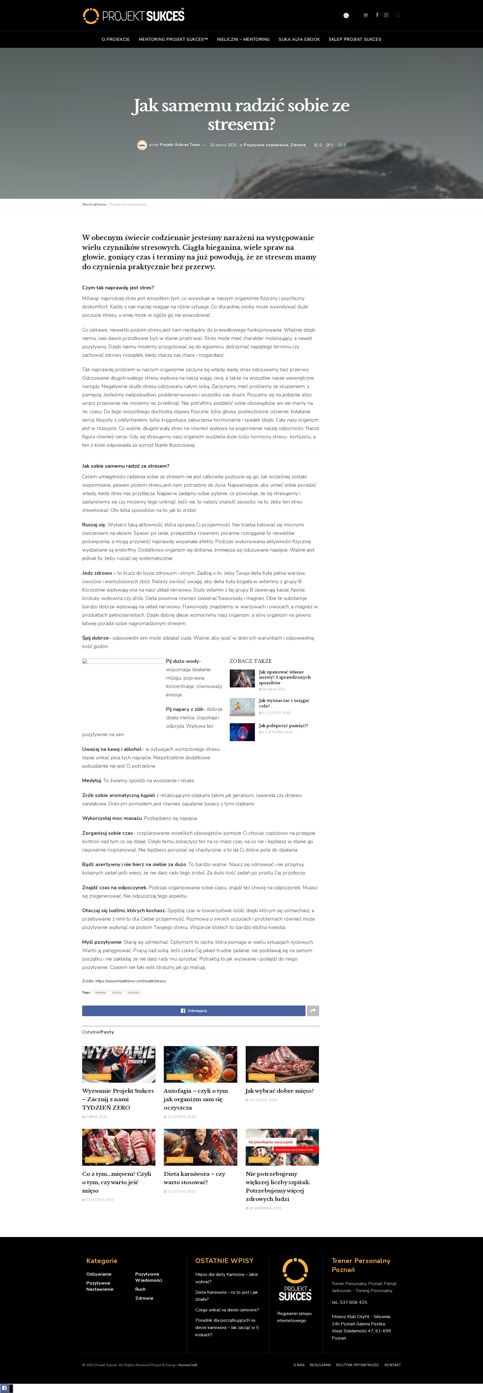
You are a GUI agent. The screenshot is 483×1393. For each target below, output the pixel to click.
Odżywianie (98, 1077)
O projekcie (116, 39)
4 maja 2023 (96, 1117)
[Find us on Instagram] (386, 15)
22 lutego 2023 (181, 1117)
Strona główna (94, 204)
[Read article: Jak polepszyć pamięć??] (242, 732)
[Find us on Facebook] (377, 15)
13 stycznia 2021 (277, 732)
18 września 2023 (264, 1208)
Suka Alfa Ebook (299, 39)
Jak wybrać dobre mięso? (280, 1091)
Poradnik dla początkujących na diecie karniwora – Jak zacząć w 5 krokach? (227, 1327)
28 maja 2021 (274, 689)
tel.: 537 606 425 (349, 1302)
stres (117, 992)
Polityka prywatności (357, 1365)
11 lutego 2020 (276, 713)
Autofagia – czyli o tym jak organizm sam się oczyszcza (196, 1099)
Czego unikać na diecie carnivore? (227, 1310)
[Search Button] (398, 15)
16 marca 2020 (223, 144)
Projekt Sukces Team (180, 144)
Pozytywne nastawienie (266, 144)
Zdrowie (298, 144)
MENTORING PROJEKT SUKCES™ (173, 39)
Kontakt (393, 1365)
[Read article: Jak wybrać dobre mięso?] (282, 1064)
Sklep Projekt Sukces (355, 39)
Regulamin (320, 1365)
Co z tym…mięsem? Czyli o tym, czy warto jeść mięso (116, 1182)
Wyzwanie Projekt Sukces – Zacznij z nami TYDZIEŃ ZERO (118, 1099)
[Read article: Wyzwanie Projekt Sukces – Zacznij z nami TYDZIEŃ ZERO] (118, 1064)
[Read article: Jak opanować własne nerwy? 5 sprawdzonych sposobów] (242, 678)
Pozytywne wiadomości (148, 1277)
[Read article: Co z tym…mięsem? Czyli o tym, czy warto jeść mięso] (118, 1147)
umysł (133, 992)
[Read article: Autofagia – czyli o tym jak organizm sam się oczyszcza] (200, 1064)
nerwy (100, 992)
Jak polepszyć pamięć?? (283, 725)
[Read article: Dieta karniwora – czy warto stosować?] (200, 1147)
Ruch (140, 1289)
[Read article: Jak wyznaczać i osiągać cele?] (242, 707)
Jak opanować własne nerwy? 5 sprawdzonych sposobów (285, 677)
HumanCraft (187, 1365)
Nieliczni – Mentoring (243, 39)
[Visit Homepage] (134, 15)
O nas (298, 1365)
